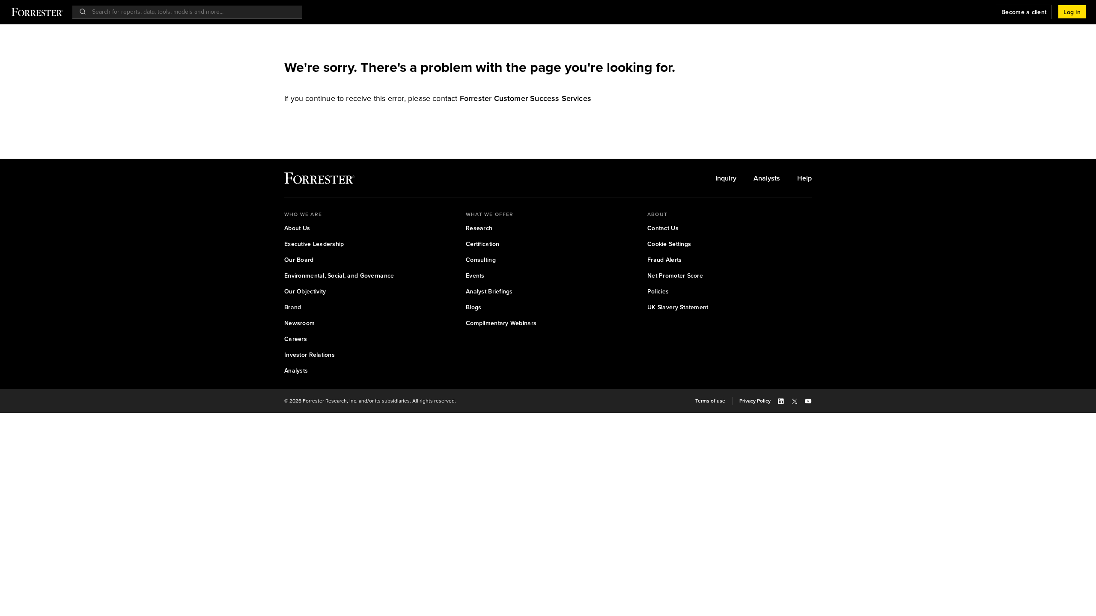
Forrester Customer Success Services (525, 98)
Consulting (481, 259)
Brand (292, 307)
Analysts (767, 178)
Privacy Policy (755, 401)
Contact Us (663, 228)
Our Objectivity (305, 291)
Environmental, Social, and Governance (339, 275)
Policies (658, 291)
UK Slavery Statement (678, 307)
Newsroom (299, 323)
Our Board (299, 259)
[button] (1072, 12)
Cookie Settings (669, 244)
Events (475, 275)
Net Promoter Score (675, 275)
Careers (295, 339)
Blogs (473, 307)
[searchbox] (191, 11)
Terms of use (710, 401)
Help (804, 178)
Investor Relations (309, 354)
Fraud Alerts (664, 259)
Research (479, 228)
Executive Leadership (314, 244)
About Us (297, 228)
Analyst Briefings (489, 291)
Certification (483, 244)
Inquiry (725, 178)
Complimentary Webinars (501, 323)
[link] (525, 98)
